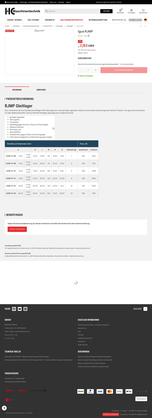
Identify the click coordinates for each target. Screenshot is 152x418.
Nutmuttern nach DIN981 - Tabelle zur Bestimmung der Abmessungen (27, 357)
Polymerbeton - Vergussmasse (14, 378)
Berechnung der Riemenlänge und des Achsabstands (95, 360)
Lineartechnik (47, 26)
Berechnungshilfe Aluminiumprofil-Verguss (91, 363)
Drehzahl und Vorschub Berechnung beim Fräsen (93, 367)
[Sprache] (145, 20)
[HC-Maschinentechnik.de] (22, 11)
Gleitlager (69, 26)
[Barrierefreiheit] (4, 408)
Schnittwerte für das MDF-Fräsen (15, 382)
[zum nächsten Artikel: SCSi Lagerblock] (145, 26)
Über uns (53, 2)
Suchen (106, 11)
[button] (145, 309)
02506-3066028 (11, 325)
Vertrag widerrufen (110, 414)
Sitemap (80, 335)
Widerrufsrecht (83, 345)
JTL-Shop (123, 411)
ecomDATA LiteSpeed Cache (137, 414)
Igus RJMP (79, 26)
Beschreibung (16, 90)
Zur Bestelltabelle (126, 64)
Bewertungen (41, 90)
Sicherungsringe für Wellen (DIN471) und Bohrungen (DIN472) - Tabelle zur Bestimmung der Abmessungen (39, 360)
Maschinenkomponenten (31, 26)
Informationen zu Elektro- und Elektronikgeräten (93, 325)
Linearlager (59, 26)
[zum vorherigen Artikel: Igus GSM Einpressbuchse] (141, 26)
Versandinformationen (85, 338)
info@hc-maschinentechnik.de (19, 331)
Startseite (16, 26)
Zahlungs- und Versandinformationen (34, 2)
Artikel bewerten (17, 229)
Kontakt (61, 2)
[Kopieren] (88, 35)
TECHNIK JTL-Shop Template (138, 411)
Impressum (81, 341)
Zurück (7, 26)
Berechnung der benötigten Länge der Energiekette (94, 357)
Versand (92, 50)
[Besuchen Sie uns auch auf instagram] (25, 309)
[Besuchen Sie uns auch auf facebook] (14, 309)
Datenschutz (82, 328)
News (68, 2)
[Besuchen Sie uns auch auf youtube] (20, 309)
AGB (79, 331)
